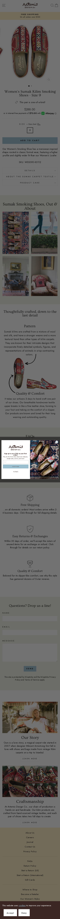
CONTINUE (15, 466)
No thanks (15, 471)
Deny (24, 913)
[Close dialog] (57, 442)
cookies (22, 905)
